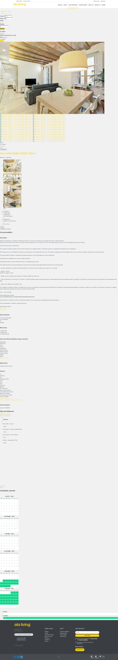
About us (90, 5)
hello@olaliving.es (21, 640)
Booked (5, 611)
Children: (2, 24)
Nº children (2, 31)
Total (1, 37)
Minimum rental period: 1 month (8, 35)
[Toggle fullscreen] (2, 146)
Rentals (60, 5)
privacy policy (94, 638)
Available (5, 615)
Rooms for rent (83, 5)
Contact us (97, 5)
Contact (2, 41)
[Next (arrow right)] (2, 487)
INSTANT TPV (79, 649)
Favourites (103, 1)
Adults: (2, 20)
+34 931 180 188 (21, 638)
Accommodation (7, 11)
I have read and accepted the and (87, 639)
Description (3, 149)
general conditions (83, 640)
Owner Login (96, 1)
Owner (103, 5)
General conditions (64, 631)
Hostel (65, 5)
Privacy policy (63, 635)
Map (4, 13)
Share (2, 227)
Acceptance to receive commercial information (85, 643)
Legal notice (63, 636)
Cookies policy (63, 633)
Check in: (2, 16)
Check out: (2, 18)
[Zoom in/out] (3, 146)
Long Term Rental (73, 5)
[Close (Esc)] (0, 146)
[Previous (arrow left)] (0, 487)
